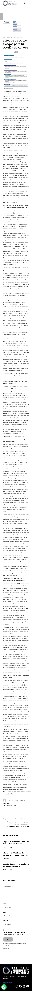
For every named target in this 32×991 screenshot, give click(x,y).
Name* (4, 903)
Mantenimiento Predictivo (13, 819)
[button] (4, 987)
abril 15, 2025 (8, 847)
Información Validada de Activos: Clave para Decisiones (16, 854)
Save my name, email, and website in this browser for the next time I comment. (14, 933)
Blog (4, 37)
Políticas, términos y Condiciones (12, 976)
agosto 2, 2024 (12, 805)
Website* (5, 920)
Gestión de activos (13, 37)
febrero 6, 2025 (8, 870)
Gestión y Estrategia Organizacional (21, 823)
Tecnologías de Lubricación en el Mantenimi (15, 821)
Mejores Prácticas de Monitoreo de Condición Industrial (16, 843)
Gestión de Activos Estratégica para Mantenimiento (16, 865)
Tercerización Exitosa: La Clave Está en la (17, 826)
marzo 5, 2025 (8, 858)
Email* (4, 912)
